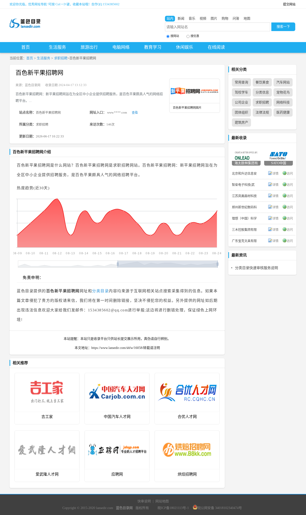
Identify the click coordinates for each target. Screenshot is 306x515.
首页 (25, 47)
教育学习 (152, 47)
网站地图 (162, 501)
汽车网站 (283, 82)
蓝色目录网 (32, 85)
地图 (247, 18)
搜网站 (174, 36)
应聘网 (117, 474)
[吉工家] (47, 376)
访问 (290, 173)
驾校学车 (241, 92)
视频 (203, 18)
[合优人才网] (187, 376)
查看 (135, 112)
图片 (214, 18)
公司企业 (241, 102)
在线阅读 (216, 47)
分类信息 (262, 92)
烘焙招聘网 (187, 474)
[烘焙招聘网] (187, 434)
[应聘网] (117, 434)
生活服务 (57, 47)
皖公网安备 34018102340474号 (219, 508)
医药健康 (283, 112)
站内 (170, 18)
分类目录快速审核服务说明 (256, 268)
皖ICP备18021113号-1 (173, 508)
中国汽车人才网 (117, 417)
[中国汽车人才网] (117, 376)
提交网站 (289, 4)
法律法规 (262, 112)
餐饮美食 (262, 82)
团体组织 (241, 112)
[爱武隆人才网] (47, 434)
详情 (275, 173)
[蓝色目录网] (25, 19)
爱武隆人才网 (47, 474)
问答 (236, 18)
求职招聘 (60, 58)
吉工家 (47, 417)
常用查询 (241, 82)
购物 (225, 18)
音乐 (192, 18)
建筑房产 (241, 122)
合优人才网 (187, 417)
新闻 (181, 18)
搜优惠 (195, 36)
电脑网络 (121, 47)
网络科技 (283, 102)
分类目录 (100, 291)
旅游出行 (89, 47)
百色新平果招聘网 (39, 73)
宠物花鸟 (283, 92)
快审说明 (144, 501)
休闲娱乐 (184, 47)
